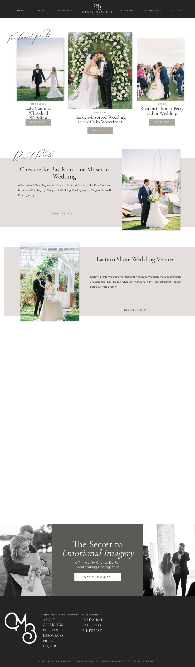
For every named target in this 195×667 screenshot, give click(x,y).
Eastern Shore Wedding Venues (135, 259)
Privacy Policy (131, 661)
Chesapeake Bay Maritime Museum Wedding (64, 172)
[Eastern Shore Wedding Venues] (49, 281)
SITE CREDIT (149, 661)
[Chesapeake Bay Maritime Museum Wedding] (151, 189)
